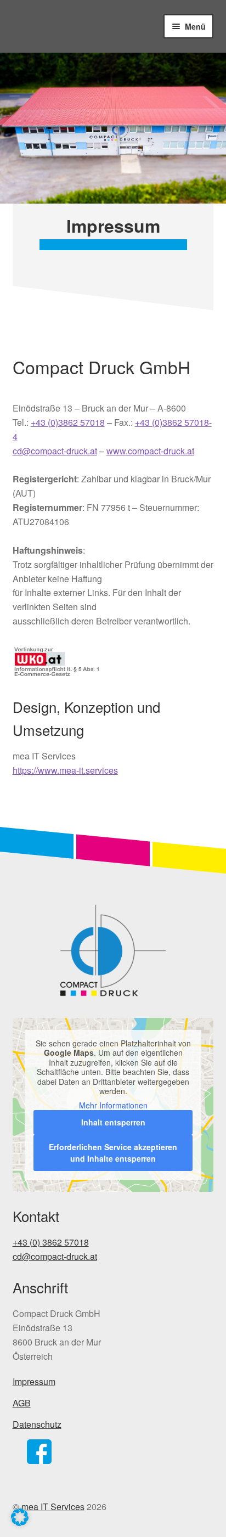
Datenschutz (37, 1424)
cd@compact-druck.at (55, 450)
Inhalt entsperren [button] (113, 1122)
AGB (22, 1403)
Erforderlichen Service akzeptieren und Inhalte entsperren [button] (113, 1152)
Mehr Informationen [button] (113, 1106)
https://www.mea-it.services (65, 770)
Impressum (34, 1381)
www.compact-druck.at (150, 450)
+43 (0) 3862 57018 (51, 1242)
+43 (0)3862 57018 (68, 422)
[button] (19, 1517)
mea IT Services (52, 1506)
